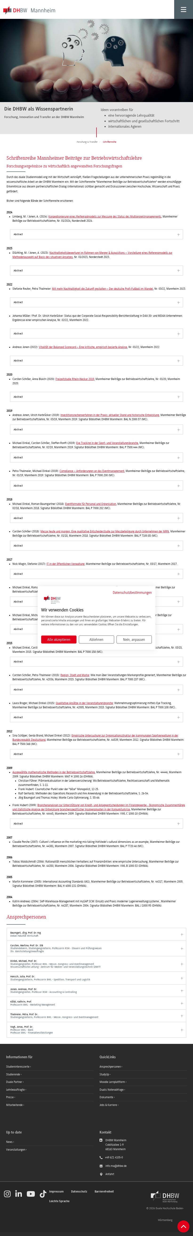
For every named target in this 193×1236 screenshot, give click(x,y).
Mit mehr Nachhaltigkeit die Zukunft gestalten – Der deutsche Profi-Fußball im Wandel (102, 288)
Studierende (13, 1074)
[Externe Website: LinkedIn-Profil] (18, 1194)
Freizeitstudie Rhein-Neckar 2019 (75, 379)
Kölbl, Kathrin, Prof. (32, 1003)
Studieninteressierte (18, 1066)
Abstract (18, 234)
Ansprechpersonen (110, 1066)
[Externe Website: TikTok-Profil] (43, 1194)
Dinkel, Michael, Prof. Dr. (55, 963)
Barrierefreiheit (104, 1191)
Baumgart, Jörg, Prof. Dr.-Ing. (25, 934)
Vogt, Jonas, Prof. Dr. (31, 1029)
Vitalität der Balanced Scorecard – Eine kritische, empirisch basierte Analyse (83, 347)
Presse (10, 1097)
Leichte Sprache (59, 1201)
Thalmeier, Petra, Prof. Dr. (54, 1016)
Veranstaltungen (15, 1149)
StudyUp (105, 1074)
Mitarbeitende (14, 1105)
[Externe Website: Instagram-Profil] (7, 1194)
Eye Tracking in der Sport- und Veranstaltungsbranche (107, 443)
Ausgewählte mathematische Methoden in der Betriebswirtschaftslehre (53, 772)
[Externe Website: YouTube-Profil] (31, 1194)
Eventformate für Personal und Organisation (90, 504)
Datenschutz (79, 1191)
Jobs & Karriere (109, 1105)
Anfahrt (109, 1174)
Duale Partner (14, 1082)
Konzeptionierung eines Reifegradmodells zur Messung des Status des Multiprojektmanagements (104, 216)
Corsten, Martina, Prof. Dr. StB (56, 948)
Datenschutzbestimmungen (132, 592)
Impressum (56, 1191)
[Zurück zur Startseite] (165, 1197)
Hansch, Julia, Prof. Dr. (50, 978)
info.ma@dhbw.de (116, 1166)
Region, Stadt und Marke (74, 675)
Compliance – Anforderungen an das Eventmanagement (92, 471)
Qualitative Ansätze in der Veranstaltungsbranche (84, 703)
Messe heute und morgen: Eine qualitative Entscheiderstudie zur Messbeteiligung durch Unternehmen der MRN (104, 531)
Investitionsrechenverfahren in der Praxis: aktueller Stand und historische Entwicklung (109, 415)
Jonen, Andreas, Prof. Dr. (43, 991)
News (9, 1142)
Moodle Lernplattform (113, 1082)
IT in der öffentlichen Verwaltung (65, 564)
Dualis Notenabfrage (112, 1089)
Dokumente (107, 1097)
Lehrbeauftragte (15, 1089)
